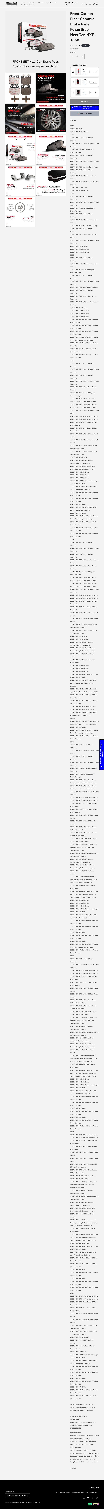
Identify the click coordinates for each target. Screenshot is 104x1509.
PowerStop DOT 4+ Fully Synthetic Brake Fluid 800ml (85, 80)
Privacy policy (37, 1502)
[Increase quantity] (96, 71)
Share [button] (74, 1468)
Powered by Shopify (25, 1502)
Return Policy (94, 1492)
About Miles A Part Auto (80, 1492)
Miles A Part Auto (15, 1502)
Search (56, 1492)
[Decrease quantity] (91, 71)
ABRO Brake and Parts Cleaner (85, 69)
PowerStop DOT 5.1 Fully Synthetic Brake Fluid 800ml (85, 90)
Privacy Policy (64, 1492)
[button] (49, 3)
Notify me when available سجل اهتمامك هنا (85, 107)
